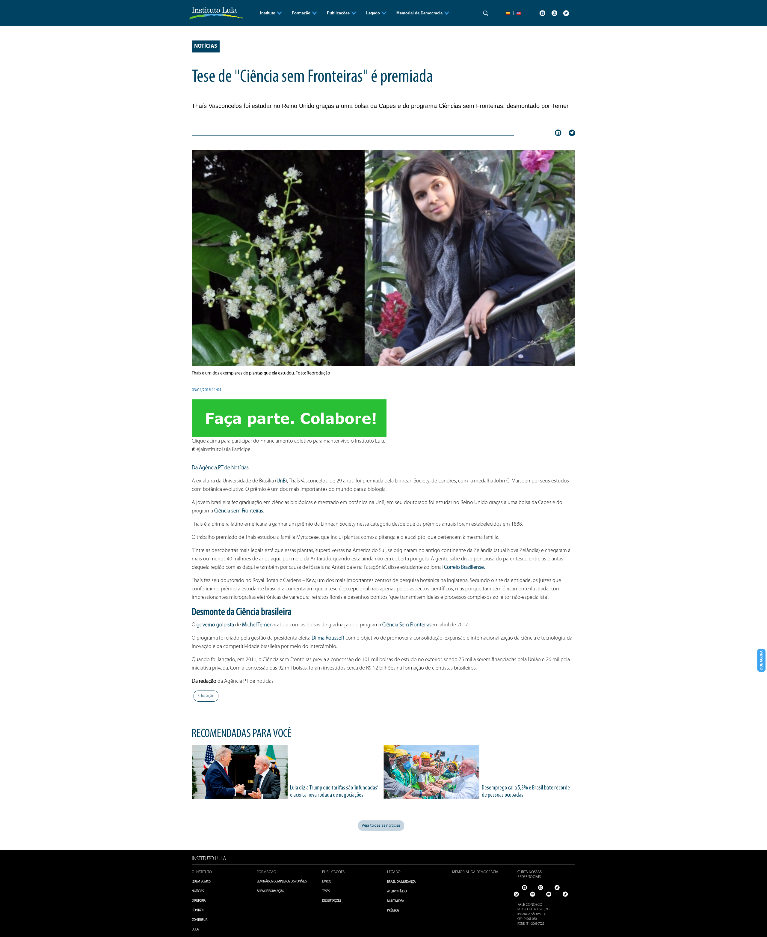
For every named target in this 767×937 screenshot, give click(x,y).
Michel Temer (256, 625)
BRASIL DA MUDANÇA (401, 882)
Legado (394, 872)
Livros (326, 881)
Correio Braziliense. (464, 567)
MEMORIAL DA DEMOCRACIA (475, 872)
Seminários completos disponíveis (282, 881)
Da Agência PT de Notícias (220, 468)
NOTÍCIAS (198, 891)
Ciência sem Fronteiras (238, 511)
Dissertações (331, 901)
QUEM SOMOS (201, 881)
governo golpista (215, 625)
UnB (281, 481)
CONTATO (198, 910)
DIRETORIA (199, 901)
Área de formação (270, 891)
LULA (195, 929)
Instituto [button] (268, 13)
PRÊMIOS (393, 910)
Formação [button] (302, 13)
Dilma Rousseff (328, 638)
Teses (326, 891)
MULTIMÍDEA (395, 901)
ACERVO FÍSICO (397, 891)
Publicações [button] (339, 13)
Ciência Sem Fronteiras (406, 625)
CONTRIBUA (199, 920)
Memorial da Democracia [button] (420, 13)
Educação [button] (206, 696)
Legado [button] (373, 13)
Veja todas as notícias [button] (381, 825)
